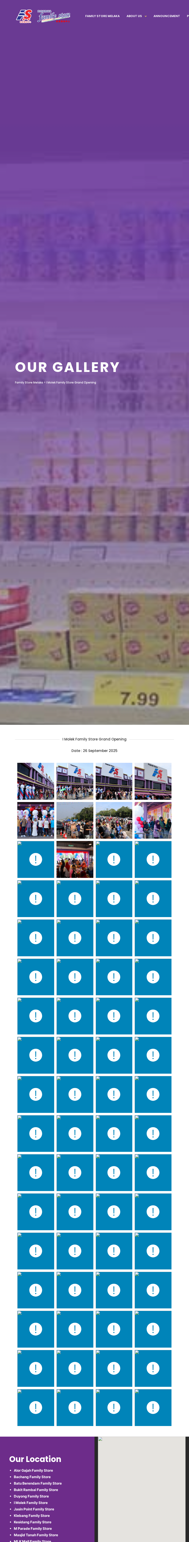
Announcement (167, 16)
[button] (141, 1511)
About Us (134, 16)
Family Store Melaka (102, 16)
